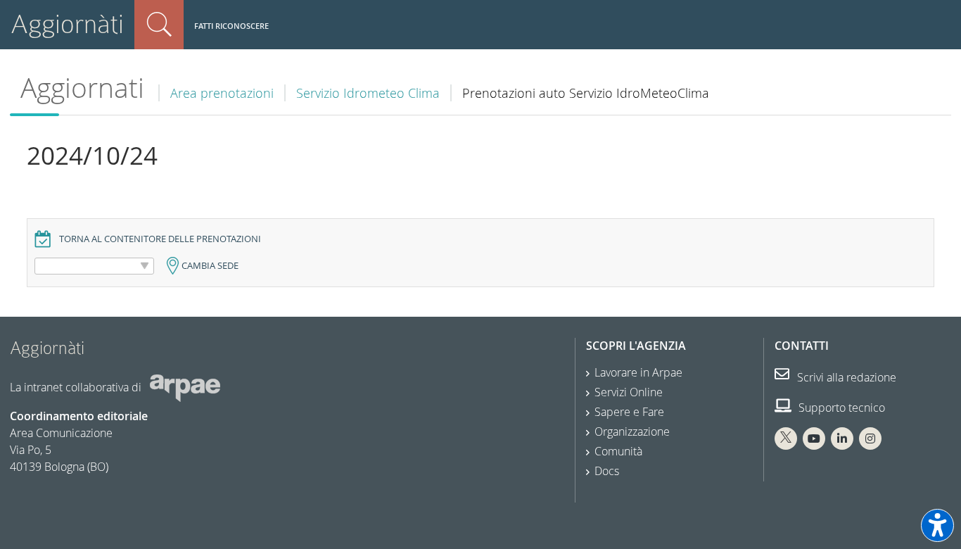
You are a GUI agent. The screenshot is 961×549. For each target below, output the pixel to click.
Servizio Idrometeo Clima (368, 92)
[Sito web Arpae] (185, 387)
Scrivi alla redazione (845, 377)
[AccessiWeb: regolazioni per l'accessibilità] (937, 525)
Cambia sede (210, 266)
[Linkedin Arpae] (842, 438)
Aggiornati (82, 88)
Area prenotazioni (222, 92)
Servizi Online (628, 392)
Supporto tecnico (840, 407)
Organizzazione (632, 431)
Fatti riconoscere (231, 25)
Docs (606, 471)
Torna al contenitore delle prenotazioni (160, 239)
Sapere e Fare (629, 411)
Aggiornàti (67, 24)
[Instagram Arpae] (870, 438)
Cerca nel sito (159, 24)
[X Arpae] (786, 438)
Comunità (618, 451)
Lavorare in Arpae (638, 372)
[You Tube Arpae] (814, 438)
